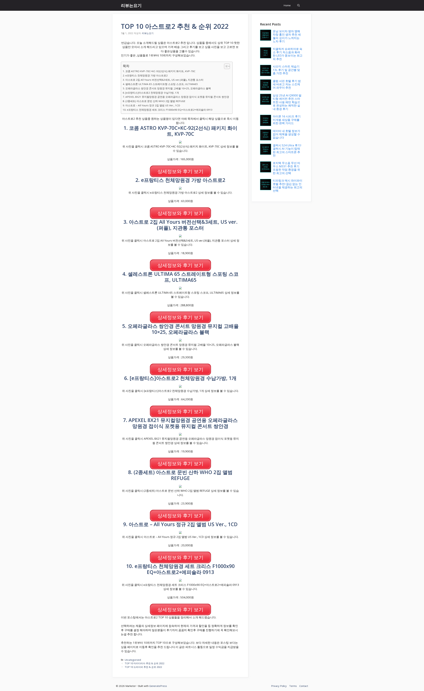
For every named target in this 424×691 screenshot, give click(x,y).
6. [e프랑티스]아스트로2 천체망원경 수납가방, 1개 (151, 92)
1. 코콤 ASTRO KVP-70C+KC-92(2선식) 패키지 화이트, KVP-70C (159, 71)
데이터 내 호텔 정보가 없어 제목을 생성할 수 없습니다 (286, 134)
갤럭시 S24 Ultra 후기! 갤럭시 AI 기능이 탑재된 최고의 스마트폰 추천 (287, 150)
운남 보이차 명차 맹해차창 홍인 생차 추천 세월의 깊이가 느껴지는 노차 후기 (287, 36)
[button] (298, 5)
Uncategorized (133, 659)
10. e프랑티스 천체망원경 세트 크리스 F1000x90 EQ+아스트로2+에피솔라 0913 (167, 109)
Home (287, 5)
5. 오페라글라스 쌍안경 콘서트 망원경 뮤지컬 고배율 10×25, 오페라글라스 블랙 (167, 88)
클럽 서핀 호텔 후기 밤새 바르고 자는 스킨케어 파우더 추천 (287, 84)
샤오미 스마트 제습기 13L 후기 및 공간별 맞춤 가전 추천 (286, 69)
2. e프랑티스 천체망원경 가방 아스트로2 (145, 75)
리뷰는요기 (131, 5)
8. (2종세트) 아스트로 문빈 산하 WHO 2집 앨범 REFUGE (154, 101)
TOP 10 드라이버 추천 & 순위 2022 (143, 667)
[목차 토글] (225, 66)
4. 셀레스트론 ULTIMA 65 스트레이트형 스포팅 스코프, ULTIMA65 (160, 84)
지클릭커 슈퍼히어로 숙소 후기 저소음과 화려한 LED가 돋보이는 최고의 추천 (287, 54)
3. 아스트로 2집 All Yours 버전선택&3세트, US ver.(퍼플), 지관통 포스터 (163, 79)
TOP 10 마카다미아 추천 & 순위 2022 (144, 663)
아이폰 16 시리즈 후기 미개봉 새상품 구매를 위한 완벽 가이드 (287, 119)
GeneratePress (158, 686)
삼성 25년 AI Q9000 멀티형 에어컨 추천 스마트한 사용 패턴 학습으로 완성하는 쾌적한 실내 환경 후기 (287, 102)
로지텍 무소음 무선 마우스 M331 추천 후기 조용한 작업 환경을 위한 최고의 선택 (286, 168)
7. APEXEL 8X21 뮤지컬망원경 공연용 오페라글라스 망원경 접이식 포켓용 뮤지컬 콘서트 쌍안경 (176, 96)
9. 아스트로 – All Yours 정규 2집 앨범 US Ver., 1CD (151, 105)
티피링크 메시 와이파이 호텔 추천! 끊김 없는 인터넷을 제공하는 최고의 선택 (287, 185)
